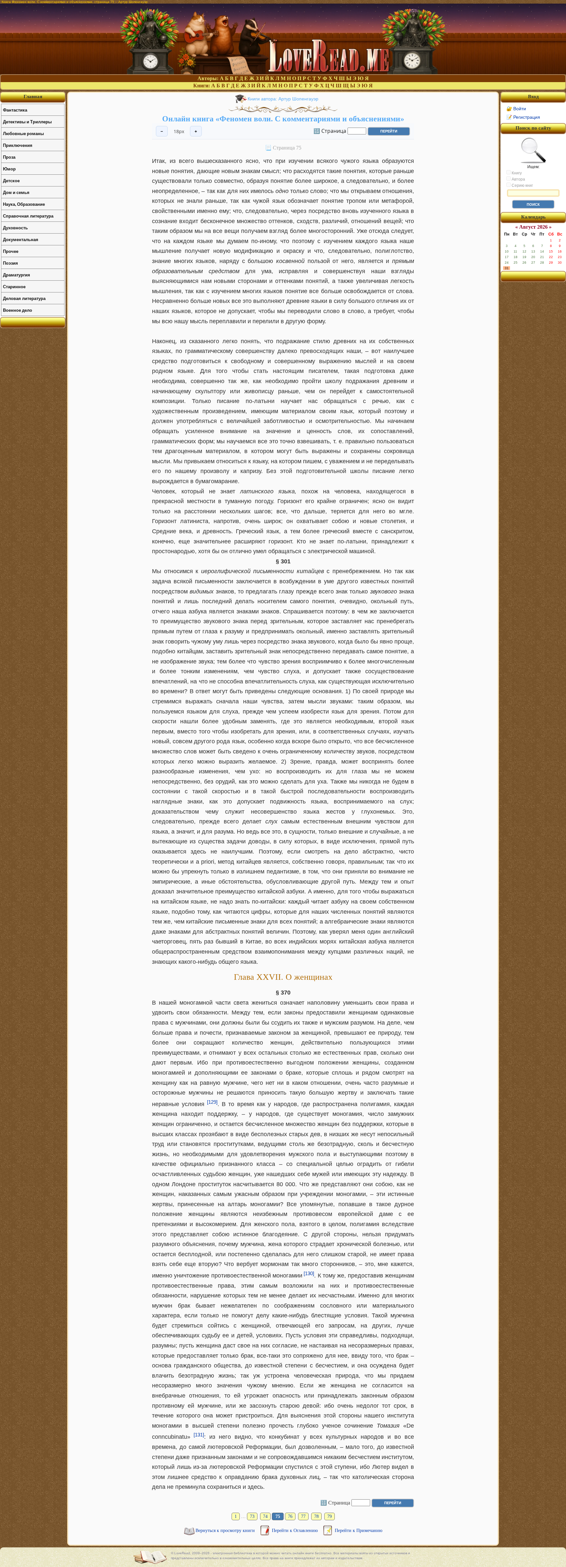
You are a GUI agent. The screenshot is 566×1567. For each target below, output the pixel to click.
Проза (9, 157)
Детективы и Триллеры (27, 121)
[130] (309, 1273)
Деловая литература (24, 298)
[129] (212, 1102)
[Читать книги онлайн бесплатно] (283, 72)
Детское (11, 180)
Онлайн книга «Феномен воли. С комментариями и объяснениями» (283, 118)
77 (303, 1516)
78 (316, 1516)
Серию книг (522, 185)
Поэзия (10, 263)
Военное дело (17, 310)
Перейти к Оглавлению (295, 1530)
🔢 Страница (329, 130)
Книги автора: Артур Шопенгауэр (283, 98)
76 (290, 1516)
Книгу (516, 173)
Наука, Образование (24, 204)
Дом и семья (16, 192)
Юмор (9, 169)
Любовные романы (23, 133)
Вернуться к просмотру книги (226, 1530)
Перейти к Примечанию (358, 1530)
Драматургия (16, 275)
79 (329, 1516)
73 (252, 1516)
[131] (199, 1434)
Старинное (14, 286)
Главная (33, 96)
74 (265, 1516)
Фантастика (15, 110)
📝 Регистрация (523, 117)
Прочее (10, 251)
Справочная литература (28, 216)
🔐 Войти (516, 108)
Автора (518, 179)
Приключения (17, 145)
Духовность (15, 227)
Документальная (20, 239)
